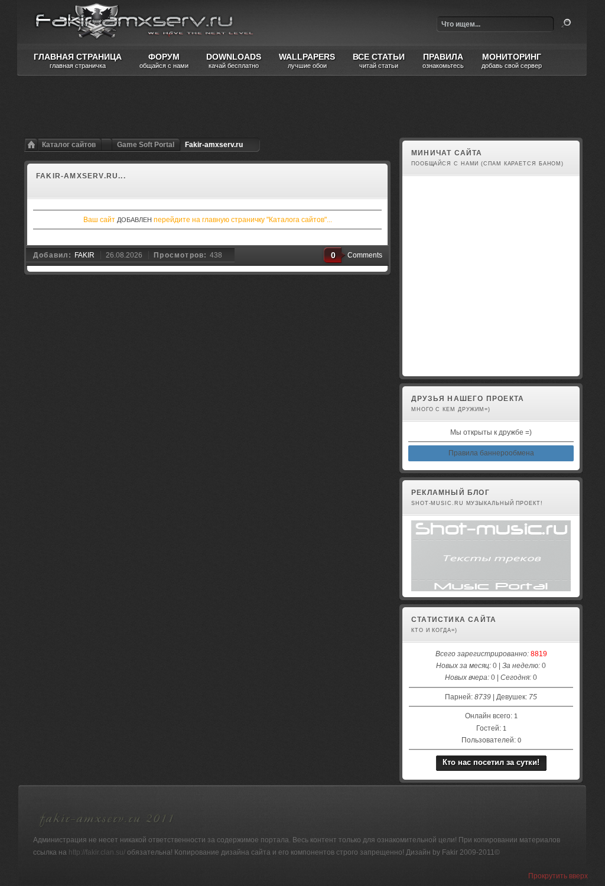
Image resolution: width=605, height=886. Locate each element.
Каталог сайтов (69, 145)
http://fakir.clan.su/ (97, 852)
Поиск (566, 23)
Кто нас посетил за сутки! (491, 762)
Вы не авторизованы (443, 364)
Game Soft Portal (145, 145)
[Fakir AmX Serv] (107, 829)
